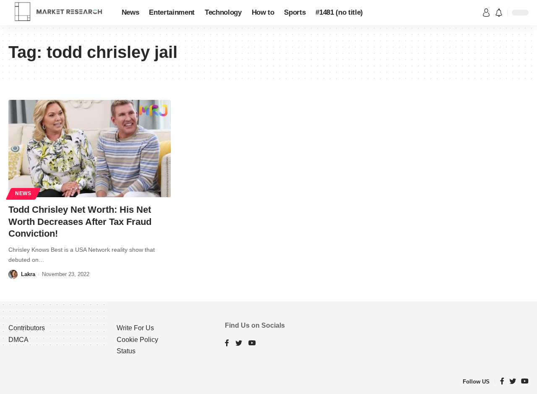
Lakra (28, 274)
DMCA (18, 339)
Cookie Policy (137, 339)
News (23, 193)
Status (126, 351)
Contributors (26, 327)
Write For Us (135, 327)
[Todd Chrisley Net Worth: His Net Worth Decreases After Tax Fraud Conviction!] (89, 148)
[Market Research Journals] (58, 12)
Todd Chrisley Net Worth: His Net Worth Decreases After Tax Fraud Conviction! (79, 221)
